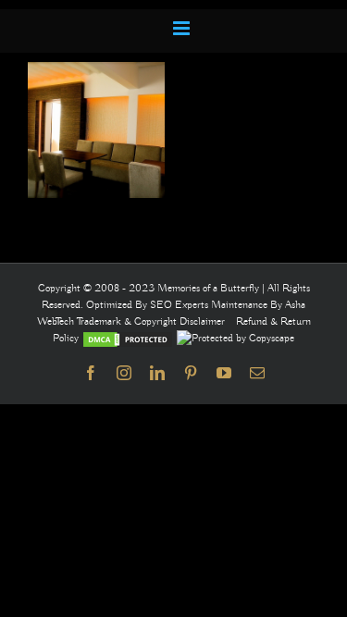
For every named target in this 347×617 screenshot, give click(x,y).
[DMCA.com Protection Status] (127, 338)
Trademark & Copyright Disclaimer (151, 321)
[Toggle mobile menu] (182, 28)
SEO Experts (180, 305)
